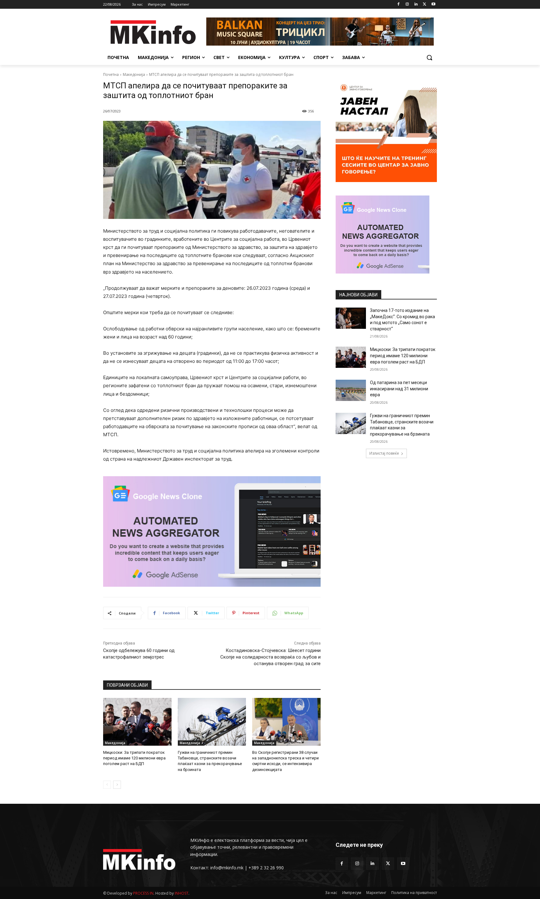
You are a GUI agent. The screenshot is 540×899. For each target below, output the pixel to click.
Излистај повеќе (384, 453)
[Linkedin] (416, 4)
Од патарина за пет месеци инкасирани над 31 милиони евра (399, 388)
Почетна (111, 74)
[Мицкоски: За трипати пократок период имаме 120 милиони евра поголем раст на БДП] (137, 722)
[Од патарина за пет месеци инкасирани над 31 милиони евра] (351, 390)
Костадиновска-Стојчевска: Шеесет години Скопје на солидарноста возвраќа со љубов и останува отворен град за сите (270, 657)
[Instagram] (407, 4)
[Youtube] (433, 4)
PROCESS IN (143, 893)
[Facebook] (398, 4)
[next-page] (117, 785)
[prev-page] (107, 785)
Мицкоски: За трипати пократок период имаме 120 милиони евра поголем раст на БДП (134, 758)
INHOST (181, 893)
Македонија (134, 74)
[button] (429, 57)
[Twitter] (424, 4)
